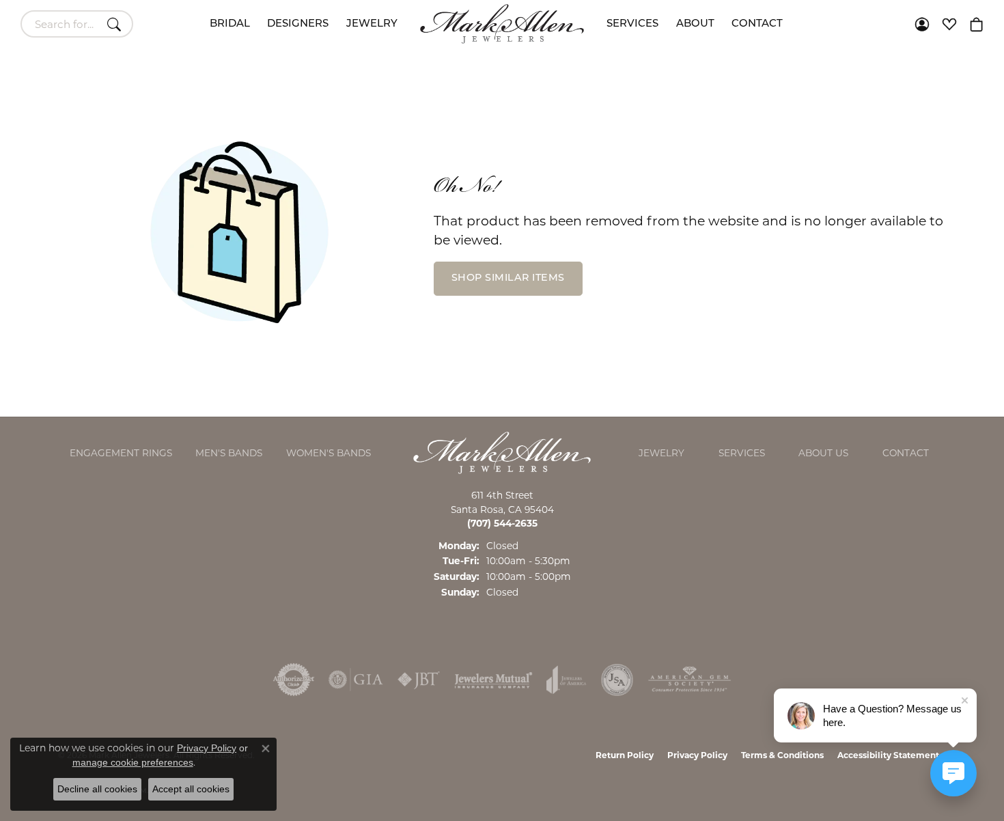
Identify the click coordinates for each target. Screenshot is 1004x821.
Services (632, 24)
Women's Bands (328, 452)
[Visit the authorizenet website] (294, 680)
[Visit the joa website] (566, 680)
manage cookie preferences (132, 762)
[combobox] (61, 24)
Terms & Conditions (782, 755)
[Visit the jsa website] (617, 680)
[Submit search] (116, 24)
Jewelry (372, 24)
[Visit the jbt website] (419, 680)
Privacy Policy (697, 755)
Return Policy (625, 755)
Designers (298, 24)
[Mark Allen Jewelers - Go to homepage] (502, 451)
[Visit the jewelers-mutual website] (493, 680)
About (695, 24)
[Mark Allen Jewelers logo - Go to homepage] (502, 24)
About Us (823, 452)
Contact (757, 24)
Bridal (230, 24)
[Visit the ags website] (689, 680)
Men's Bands (228, 452)
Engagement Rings (121, 452)
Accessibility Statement (888, 755)
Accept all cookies (190, 788)
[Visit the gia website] (356, 680)
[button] (922, 24)
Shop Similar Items (508, 278)
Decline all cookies (97, 788)
